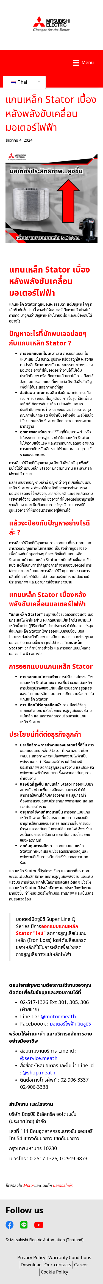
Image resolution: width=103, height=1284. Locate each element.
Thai (21, 82)
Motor (28, 1185)
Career (81, 1265)
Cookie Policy (54, 1272)
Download (31, 1265)
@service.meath (38, 1058)
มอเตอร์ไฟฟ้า (63, 1185)
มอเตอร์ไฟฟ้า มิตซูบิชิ (70, 1024)
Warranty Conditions (69, 1257)
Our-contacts (57, 1265)
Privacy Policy (31, 1257)
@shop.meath (39, 1073)
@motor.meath (58, 1017)
